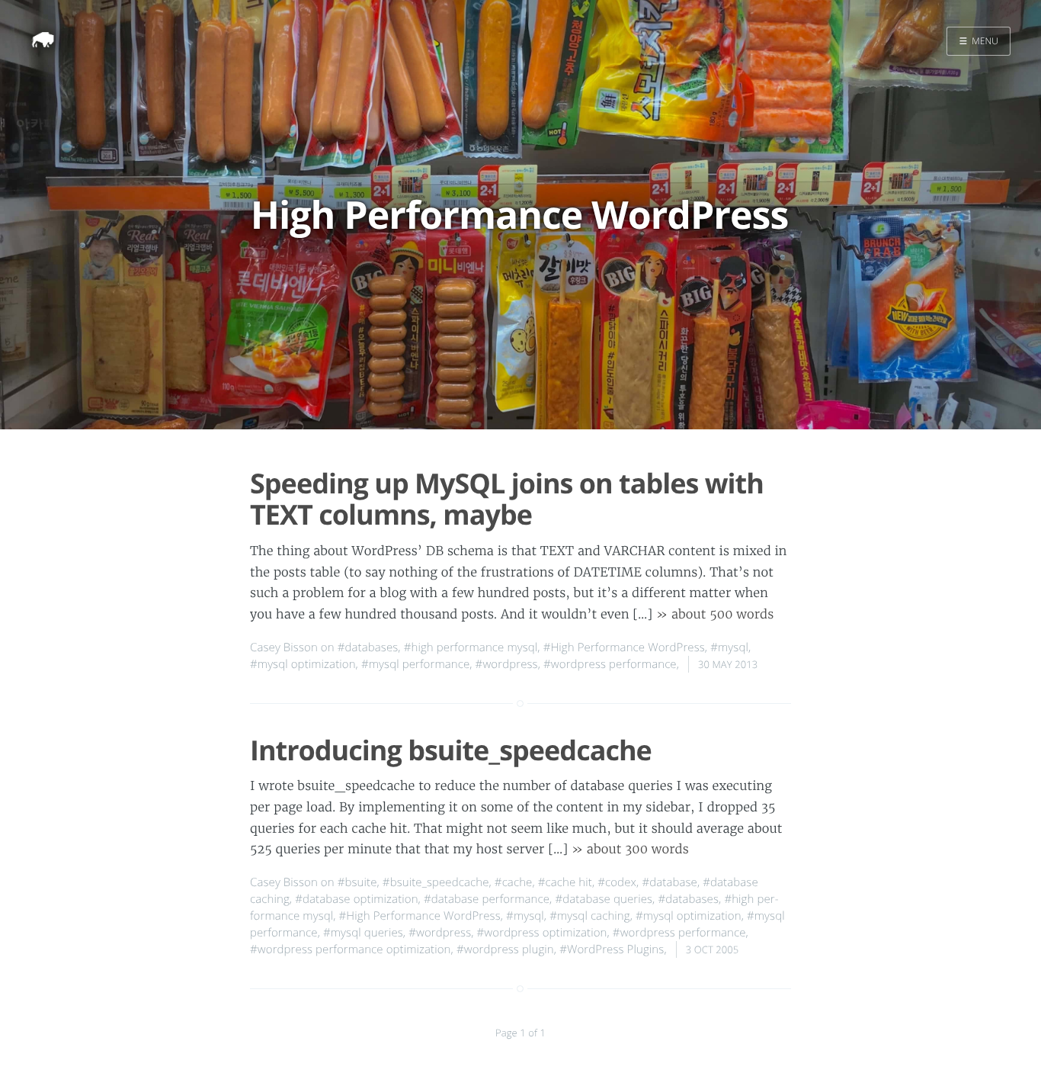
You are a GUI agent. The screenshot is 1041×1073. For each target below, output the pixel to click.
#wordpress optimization (542, 932)
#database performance (486, 899)
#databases (368, 647)
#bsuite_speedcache (436, 882)
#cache (514, 882)
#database (669, 882)
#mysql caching (589, 916)
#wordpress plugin (505, 949)
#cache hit (565, 882)
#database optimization (356, 899)
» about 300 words (630, 849)
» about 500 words (715, 614)
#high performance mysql (471, 647)
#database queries (603, 899)
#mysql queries (363, 932)
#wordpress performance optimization (350, 949)
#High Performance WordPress (624, 647)
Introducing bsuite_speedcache (451, 750)
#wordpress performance (610, 664)
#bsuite (357, 882)
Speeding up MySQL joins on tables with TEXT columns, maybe (507, 498)
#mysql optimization (303, 664)
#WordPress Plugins (611, 949)
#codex (616, 882)
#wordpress (507, 664)
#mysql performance (415, 664)
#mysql (729, 647)
